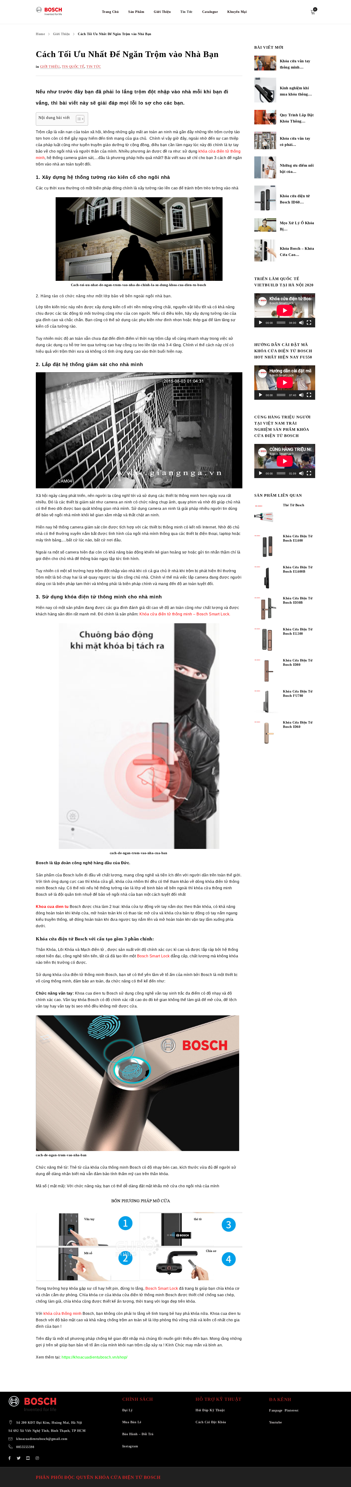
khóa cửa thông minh (62, 1313)
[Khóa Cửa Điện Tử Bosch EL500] (266, 640)
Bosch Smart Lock (153, 956)
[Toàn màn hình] (309, 322)
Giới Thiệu (61, 34)
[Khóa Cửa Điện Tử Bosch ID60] (266, 733)
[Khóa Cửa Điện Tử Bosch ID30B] (266, 609)
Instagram (130, 1446)
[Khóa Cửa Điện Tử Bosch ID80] (266, 671)
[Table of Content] (80, 119)
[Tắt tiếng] (301, 322)
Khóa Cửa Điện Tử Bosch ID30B (297, 600)
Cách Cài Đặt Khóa (211, 1422)
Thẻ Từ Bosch (293, 505)
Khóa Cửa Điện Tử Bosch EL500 (297, 631)
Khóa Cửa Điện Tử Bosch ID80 (297, 662)
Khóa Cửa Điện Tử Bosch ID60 (297, 725)
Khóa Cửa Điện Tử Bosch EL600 (297, 538)
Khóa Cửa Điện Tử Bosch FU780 (297, 694)
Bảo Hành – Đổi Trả (138, 1434)
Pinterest (292, 1410)
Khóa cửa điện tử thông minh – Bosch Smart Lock (184, 614)
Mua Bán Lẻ (131, 1422)
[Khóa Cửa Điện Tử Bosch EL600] (266, 547)
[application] (284, 310)
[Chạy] (260, 322)
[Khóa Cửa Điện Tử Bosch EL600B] (266, 578)
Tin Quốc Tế (73, 67)
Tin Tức (93, 67)
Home (40, 34)
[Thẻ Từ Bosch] (266, 516)
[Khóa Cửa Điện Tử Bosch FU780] (266, 702)
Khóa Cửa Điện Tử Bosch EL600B (297, 569)
